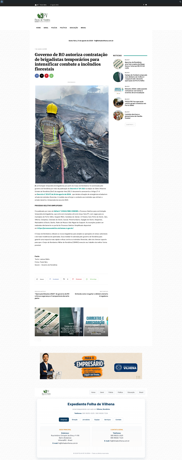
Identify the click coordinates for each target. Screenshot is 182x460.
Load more (129, 124)
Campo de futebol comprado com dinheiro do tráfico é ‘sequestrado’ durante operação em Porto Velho (71, 330)
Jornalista (86, 419)
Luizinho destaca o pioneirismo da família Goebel (133, 116)
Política (120, 392)
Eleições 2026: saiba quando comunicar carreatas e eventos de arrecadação (96, 331)
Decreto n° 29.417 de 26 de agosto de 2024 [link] (54, 194)
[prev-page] (36, 339)
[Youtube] (146, 5)
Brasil (141, 392)
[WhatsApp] (51, 76)
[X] (42, 76)
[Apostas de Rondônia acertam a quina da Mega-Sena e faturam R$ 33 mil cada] (47, 321)
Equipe (97, 419)
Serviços (107, 419)
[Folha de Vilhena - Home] (46, 392)
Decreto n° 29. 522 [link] (77, 189)
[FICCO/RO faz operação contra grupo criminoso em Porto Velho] (118, 102)
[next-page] (39, 339)
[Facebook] (143, 5)
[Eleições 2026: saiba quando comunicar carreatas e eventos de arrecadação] (96, 321)
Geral (102, 392)
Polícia (111, 392)
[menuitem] (2, 1)
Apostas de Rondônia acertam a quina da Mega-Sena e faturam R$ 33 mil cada (47, 331)
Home (93, 392)
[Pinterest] (46, 76)
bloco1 (46, 325)
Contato (118, 419)
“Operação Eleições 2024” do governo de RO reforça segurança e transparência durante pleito (52, 296)
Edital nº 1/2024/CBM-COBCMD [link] (66, 211)
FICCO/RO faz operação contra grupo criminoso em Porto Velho (135, 103)
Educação (131, 392)
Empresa (64, 419)
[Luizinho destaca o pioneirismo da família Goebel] (118, 115)
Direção (75, 419)
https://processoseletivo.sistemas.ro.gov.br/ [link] (55, 228)
